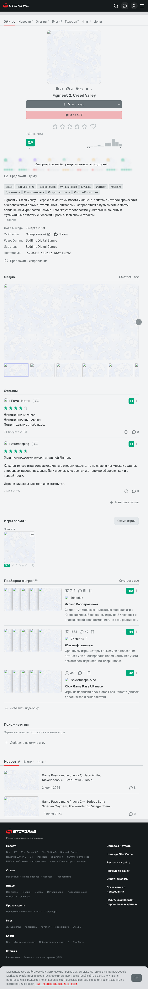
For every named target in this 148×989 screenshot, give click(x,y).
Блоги (10, 935)
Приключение (25, 186)
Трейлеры (24, 896)
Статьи (10, 870)
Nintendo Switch (69, 852)
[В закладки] (91, 591)
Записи (28, 957)
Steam (63, 234)
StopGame (78, 942)
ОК (137, 978)
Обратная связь (117, 879)
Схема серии (126, 521)
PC (28, 253)
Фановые (42, 856)
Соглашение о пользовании (116, 889)
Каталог (45, 927)
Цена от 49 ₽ (74, 115)
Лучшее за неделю (24, 942)
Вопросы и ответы (119, 846)
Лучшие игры (13, 927)
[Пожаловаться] (126, 432)
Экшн (9, 186)
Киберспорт (66, 861)
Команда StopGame (120, 854)
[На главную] (16, 5)
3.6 (7, 565)
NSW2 (66, 253)
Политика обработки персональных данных (122, 902)
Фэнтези (101, 186)
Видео (10, 885)
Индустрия (57, 856)
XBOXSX (46, 253)
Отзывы (77, 927)
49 (86, 632)
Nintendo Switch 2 (16, 856)
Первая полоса (31, 876)
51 (85, 591)
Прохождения (15, 905)
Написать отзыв (127, 502)
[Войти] (134, 5)
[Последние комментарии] (124, 5)
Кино (53, 861)
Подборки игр (63, 876)
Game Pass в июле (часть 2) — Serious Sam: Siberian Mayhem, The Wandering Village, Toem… (77, 804)
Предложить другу (23, 176)
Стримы (11, 951)
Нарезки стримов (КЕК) (49, 957)
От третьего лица (59, 192)
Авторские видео (77, 892)
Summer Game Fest (78, 856)
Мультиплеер (68, 186)
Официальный (36, 234)
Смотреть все (129, 277)
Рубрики (26, 892)
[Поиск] (116, 6)
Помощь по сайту (118, 870)
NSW (57, 253)
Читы (39, 911)
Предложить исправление (28, 261)
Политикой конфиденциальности (56, 983)
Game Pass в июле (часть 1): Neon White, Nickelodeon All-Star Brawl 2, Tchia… (71, 777)
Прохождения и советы (19, 911)
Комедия (116, 186)
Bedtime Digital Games (41, 240)
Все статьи (12, 876)
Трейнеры (51, 911)
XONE (35, 253)
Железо (81, 861)
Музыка (86, 186)
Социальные (39, 861)
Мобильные (21, 861)
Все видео (12, 892)
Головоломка (47, 186)
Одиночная (13, 192)
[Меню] (142, 5)
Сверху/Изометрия (86, 192)
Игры (9, 920)
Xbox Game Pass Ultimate (84, 686)
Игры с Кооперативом (81, 604)
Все (8, 852)
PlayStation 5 (49, 852)
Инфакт (10, 896)
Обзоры (47, 876)
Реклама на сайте (118, 862)
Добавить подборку (24, 708)
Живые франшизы (79, 645)
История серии (55, 892)
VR (31, 856)
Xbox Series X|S (29, 852)
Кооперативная (34, 192)
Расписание (13, 957)
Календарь (31, 927)
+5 (67, 942)
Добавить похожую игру (27, 743)
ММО (9, 861)
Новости (11, 846)
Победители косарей (51, 942)
